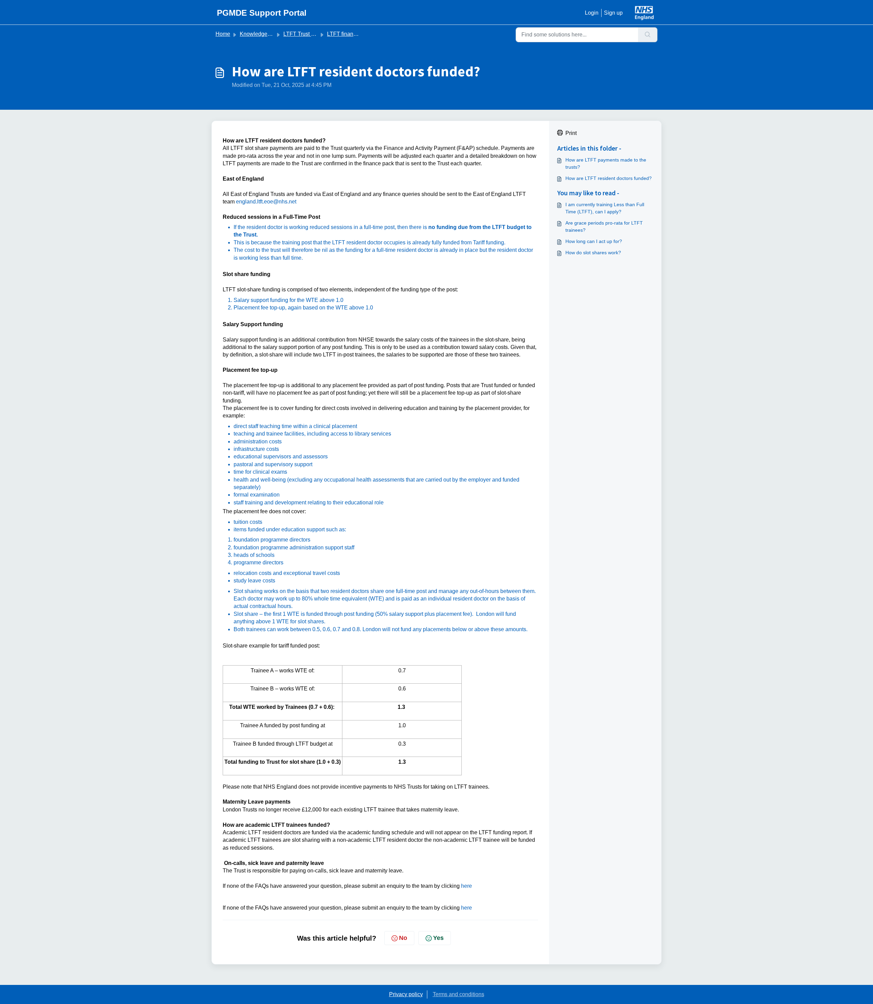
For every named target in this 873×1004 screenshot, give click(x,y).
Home (223, 34)
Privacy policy (406, 994)
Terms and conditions (458, 994)
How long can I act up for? (593, 241)
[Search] (647, 34)
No (403, 937)
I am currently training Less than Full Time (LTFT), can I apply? (604, 208)
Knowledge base (260, 34)
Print (571, 133)
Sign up (613, 13)
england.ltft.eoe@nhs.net (266, 201)
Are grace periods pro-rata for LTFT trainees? (604, 226)
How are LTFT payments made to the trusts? (605, 163)
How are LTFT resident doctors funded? (608, 178)
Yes (438, 937)
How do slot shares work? (593, 252)
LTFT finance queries (353, 34)
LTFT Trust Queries (306, 34)
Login (591, 13)
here (466, 886)
